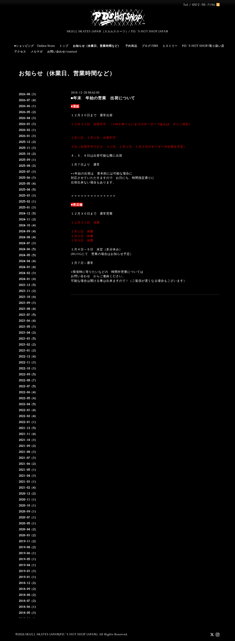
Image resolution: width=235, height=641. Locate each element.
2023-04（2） (28, 332)
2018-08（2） (28, 595)
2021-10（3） (28, 440)
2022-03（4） (28, 410)
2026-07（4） (28, 100)
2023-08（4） (28, 309)
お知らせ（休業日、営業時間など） (97, 46)
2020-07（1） (28, 517)
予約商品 (131, 46)
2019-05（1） (28, 559)
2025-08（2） (28, 166)
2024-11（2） (28, 219)
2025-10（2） (28, 154)
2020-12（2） (28, 493)
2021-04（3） (28, 476)
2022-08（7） (28, 380)
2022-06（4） (28, 392)
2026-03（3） (28, 124)
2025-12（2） (28, 142)
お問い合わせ (80, 276)
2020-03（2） (28, 535)
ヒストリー (170, 46)
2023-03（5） (28, 338)
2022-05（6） (28, 398)
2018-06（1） (28, 607)
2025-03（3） (28, 195)
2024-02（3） (28, 273)
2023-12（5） (28, 285)
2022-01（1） (28, 422)
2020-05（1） (28, 523)
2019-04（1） (28, 565)
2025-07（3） (28, 172)
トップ (63, 46)
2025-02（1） (28, 201)
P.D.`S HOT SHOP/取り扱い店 (203, 46)
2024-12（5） (28, 213)
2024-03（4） (28, 267)
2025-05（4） (28, 183)
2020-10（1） (28, 505)
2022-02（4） (28, 416)
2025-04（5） (28, 189)
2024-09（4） (28, 231)
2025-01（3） (28, 207)
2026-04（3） (28, 118)
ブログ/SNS (150, 46)
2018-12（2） (28, 583)
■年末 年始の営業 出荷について (103, 97)
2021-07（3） (28, 458)
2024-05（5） (28, 255)
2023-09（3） (28, 303)
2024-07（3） (28, 243)
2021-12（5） (28, 428)
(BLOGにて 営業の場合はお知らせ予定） (102, 254)
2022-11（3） (28, 362)
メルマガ (37, 51)
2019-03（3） (28, 571)
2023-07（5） (28, 315)
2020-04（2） (28, 529)
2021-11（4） (28, 434)
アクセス (20, 51)
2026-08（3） (28, 94)
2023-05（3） (28, 327)
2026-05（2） (28, 112)
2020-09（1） (28, 511)
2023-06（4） (28, 321)
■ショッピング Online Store (34, 46)
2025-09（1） (28, 160)
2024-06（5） (28, 249)
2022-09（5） (28, 374)
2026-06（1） (28, 106)
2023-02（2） (28, 344)
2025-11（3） (28, 148)
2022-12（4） (28, 356)
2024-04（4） (28, 261)
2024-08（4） (28, 237)
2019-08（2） (28, 547)
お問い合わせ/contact (62, 51)
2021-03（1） (28, 482)
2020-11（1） (28, 499)
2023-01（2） (28, 350)
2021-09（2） (28, 446)
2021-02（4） (28, 487)
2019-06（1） (28, 553)
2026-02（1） (28, 130)
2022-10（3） (28, 368)
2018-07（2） (28, 601)
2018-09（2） (28, 589)
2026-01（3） (28, 136)
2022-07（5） (28, 386)
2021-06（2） (28, 464)
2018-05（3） (28, 613)
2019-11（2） (28, 541)
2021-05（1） (28, 470)
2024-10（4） (28, 225)
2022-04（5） (28, 404)
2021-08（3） (28, 452)
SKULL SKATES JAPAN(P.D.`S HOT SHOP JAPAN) (61, 634)
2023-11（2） (28, 291)
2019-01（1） (28, 577)
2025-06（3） (28, 178)
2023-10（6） (28, 297)
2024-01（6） (28, 279)
